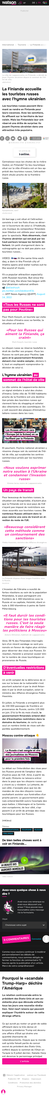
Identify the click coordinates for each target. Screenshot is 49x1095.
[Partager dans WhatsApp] (7, 138)
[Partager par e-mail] (13, 138)
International (8, 45)
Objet (4, 919)
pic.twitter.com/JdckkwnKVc (18, 290)
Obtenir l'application (15, 1075)
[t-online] (24, 154)
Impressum (36, 1079)
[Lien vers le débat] (19, 138)
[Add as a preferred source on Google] (36, 138)
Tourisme (22, 45)
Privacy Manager (24, 1086)
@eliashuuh (13, 287)
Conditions (13, 1083)
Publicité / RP (14, 1079)
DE (33, 2)
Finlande (8, 833)
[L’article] (24, 1020)
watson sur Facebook (36, 1075)
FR (39, 2)
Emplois (25, 1079)
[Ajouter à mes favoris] (25, 138)
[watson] (9, 3)
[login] (3, 1092)
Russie (37, 830)
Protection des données (30, 1083)
